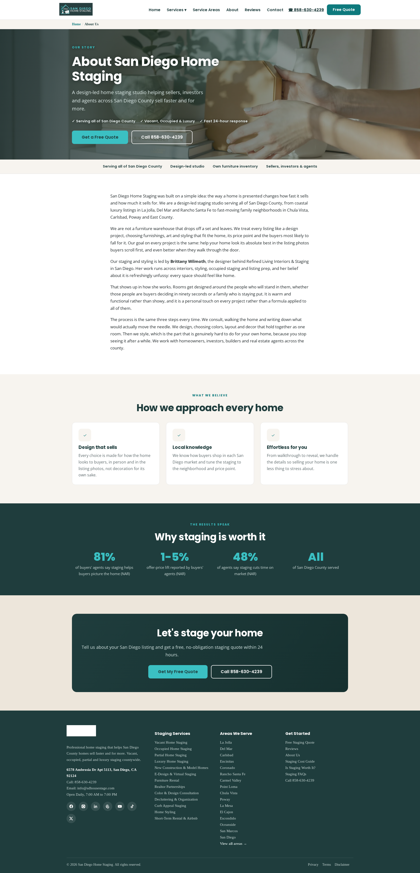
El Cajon (226, 812)
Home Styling (165, 812)
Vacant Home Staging (171, 742)
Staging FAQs (295, 774)
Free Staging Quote (300, 742)
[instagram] (83, 806)
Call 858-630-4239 (162, 137)
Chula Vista (228, 793)
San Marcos (229, 831)
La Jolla (226, 742)
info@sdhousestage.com (95, 788)
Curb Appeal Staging (170, 806)
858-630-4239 (85, 782)
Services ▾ (176, 9)
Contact (275, 9)
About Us (292, 755)
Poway (225, 799)
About (232, 9)
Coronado (227, 768)
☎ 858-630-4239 (306, 10)
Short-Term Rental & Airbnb (176, 818)
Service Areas (206, 9)
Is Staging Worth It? (300, 768)
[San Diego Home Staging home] (76, 10)
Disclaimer (342, 864)
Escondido (228, 818)
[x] (71, 818)
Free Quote (344, 9)
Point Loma (228, 787)
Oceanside (228, 825)
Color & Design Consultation (177, 793)
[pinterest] (107, 806)
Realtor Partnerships (170, 787)
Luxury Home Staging (171, 761)
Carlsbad (226, 755)
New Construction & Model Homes (181, 768)
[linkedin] (95, 806)
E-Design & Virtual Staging (175, 774)
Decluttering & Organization (176, 799)
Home (154, 9)
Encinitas (227, 761)
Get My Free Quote (178, 672)
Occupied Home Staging (173, 749)
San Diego (228, 837)
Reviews (253, 9)
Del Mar (226, 749)
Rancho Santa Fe (232, 774)
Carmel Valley (230, 780)
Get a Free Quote (100, 137)
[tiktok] (132, 806)
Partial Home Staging (171, 755)
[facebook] (71, 806)
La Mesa (226, 806)
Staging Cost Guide (300, 761)
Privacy (313, 864)
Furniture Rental (167, 780)
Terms (326, 864)
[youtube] (119, 806)
